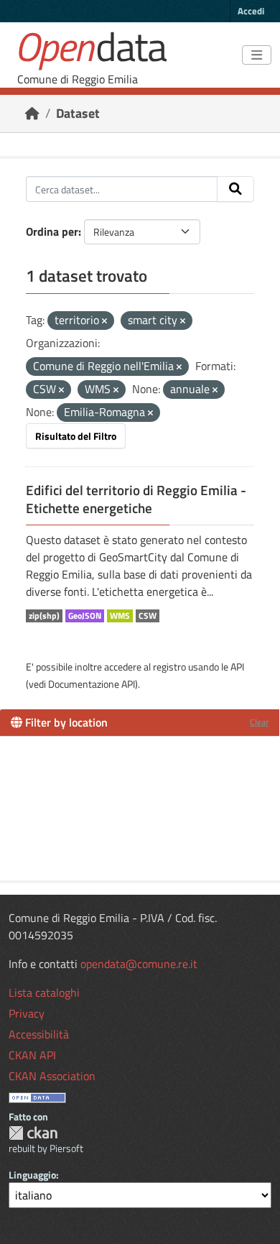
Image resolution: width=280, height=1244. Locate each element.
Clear (259, 722)
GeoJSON (84, 615)
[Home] (32, 113)
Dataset (78, 113)
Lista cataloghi (44, 992)
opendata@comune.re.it (138, 963)
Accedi (251, 11)
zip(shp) (44, 615)
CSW (148, 615)
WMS (120, 615)
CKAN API (32, 1055)
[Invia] (235, 189)
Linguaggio (32, 1174)
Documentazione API (91, 683)
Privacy (27, 1013)
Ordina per (52, 231)
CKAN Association (52, 1075)
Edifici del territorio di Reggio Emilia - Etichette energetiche (136, 499)
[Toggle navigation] (256, 55)
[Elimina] (104, 321)
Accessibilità (39, 1034)
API (237, 666)
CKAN (33, 1133)
